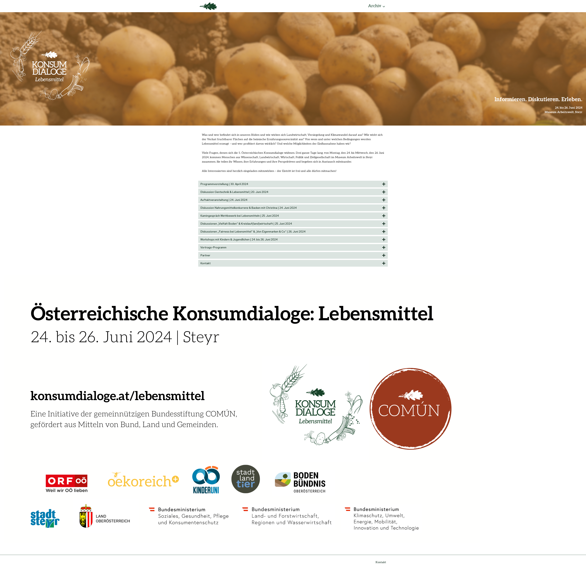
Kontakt (381, 562)
